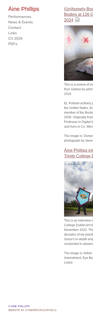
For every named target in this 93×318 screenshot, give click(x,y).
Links (12, 33)
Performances (20, 17)
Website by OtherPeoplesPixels (32, 310)
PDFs (12, 44)
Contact (14, 27)
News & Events (20, 22)
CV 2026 (15, 38)
